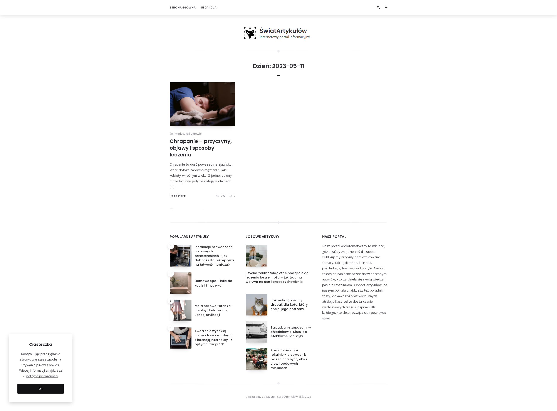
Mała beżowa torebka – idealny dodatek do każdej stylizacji (214, 310)
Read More (178, 196)
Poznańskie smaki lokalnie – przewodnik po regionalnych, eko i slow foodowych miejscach (289, 359)
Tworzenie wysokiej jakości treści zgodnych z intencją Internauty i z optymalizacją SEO (214, 337)
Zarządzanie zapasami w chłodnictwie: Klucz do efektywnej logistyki (291, 332)
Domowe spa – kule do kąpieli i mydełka (213, 283)
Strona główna (183, 7)
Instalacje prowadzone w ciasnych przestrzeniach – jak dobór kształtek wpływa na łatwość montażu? (214, 256)
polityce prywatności (42, 376)
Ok (41, 389)
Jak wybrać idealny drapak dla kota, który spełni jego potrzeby (289, 304)
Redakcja (209, 7)
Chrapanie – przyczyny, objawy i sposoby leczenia (201, 148)
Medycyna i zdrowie (188, 134)
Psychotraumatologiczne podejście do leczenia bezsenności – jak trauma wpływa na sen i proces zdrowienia (277, 277)
